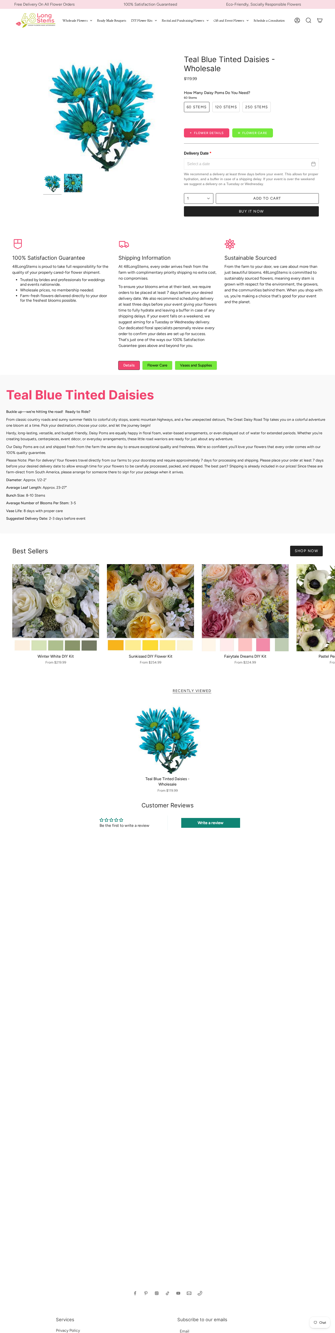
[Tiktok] (167, 1293)
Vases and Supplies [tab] (196, 365)
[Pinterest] (146, 1293)
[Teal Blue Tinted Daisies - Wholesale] (168, 738)
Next (328, 607)
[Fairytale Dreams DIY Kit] (245, 607)
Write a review (210, 822)
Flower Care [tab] (157, 365)
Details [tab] (129, 365)
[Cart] (319, 20)
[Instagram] (156, 1293)
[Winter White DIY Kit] (55, 607)
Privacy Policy (68, 1330)
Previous (43, 113)
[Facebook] (135, 1293)
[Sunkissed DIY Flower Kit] (150, 607)
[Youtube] (178, 1293)
